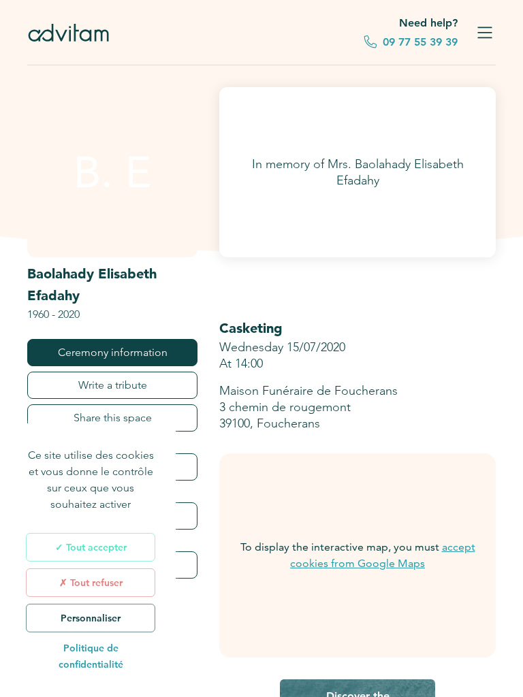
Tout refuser (95, 583)
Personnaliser (91, 618)
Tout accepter (95, 547)
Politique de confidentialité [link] (91, 656)
